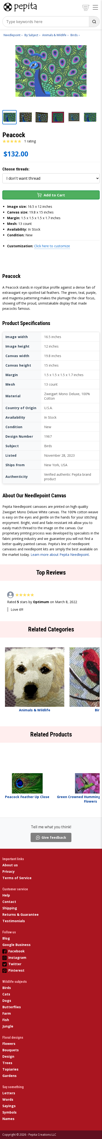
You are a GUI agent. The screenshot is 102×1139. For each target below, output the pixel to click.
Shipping (9, 908)
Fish (5, 1020)
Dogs (6, 1000)
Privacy (8, 871)
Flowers (8, 1043)
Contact (9, 901)
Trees (7, 1063)
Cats (6, 994)
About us (10, 865)
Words (7, 1099)
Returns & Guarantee (20, 914)
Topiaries (10, 1069)
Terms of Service (17, 878)
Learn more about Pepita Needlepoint (60, 554)
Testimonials (13, 921)
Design (8, 1056)
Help (6, 895)
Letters (8, 1093)
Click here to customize (52, 246)
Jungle (7, 1026)
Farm (6, 1013)
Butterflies (11, 1007)
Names (8, 1118)
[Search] (94, 21)
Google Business (16, 944)
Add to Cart (54, 195)
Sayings (9, 1106)
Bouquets (10, 1050)
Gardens (9, 1075)
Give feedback (54, 837)
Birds (6, 987)
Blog (6, 938)
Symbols (9, 1112)
